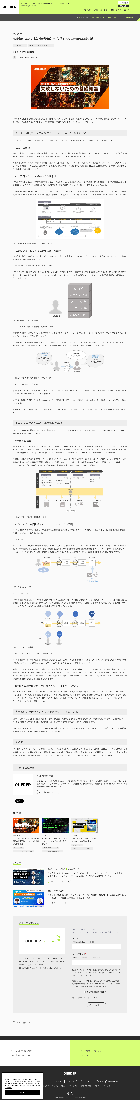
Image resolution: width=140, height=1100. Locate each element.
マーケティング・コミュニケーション (41, 46)
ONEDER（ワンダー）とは (78, 1081)
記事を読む (87, 10)
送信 (97, 1005)
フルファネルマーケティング (51, 848)
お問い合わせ (123, 6)
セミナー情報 (109, 10)
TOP (76, 17)
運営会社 (100, 1081)
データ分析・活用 (19, 46)
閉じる (22, 1092)
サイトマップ (55, 1081)
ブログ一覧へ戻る (23, 1022)
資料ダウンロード (122, 10)
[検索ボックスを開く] (135, 7)
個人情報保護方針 (82, 984)
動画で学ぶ (98, 10)
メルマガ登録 (123, 3)
